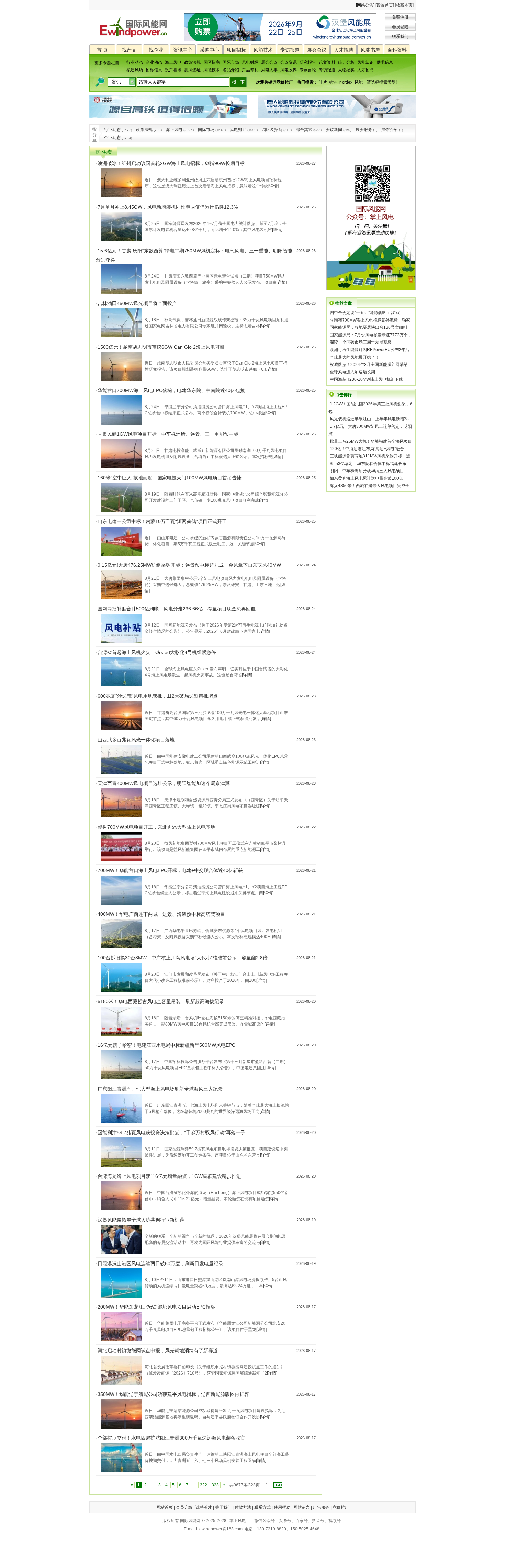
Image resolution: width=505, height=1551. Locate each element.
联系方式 (262, 1507)
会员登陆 (400, 26)
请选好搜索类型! (382, 82)
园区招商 (211, 62)
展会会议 (316, 50)
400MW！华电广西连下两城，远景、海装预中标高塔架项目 (161, 914)
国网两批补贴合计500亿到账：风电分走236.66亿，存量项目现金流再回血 (177, 608)
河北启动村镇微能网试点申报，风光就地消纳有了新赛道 (158, 1350)
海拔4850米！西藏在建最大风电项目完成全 (369, 485)
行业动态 (134, 62)
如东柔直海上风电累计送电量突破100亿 (366, 478)
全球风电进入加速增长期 (352, 372)
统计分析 (346, 62)
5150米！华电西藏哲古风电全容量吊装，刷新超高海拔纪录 (161, 1001)
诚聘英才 (203, 1507)
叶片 (323, 82)
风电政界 (288, 69)
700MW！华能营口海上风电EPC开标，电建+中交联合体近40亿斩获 (170, 870)
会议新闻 (334, 129)
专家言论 (308, 69)
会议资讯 (288, 62)
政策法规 (192, 62)
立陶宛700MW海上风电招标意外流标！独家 (370, 320)
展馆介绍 (389, 129)
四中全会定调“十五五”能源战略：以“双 (365, 312)
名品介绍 (231, 69)
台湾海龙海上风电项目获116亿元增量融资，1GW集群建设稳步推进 (169, 1176)
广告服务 (321, 1507)
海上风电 (173, 62)
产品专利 (250, 69)
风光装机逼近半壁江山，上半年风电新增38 (369, 418)
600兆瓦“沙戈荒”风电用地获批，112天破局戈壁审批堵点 (158, 696)
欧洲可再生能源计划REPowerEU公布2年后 (369, 349)
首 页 (102, 50)
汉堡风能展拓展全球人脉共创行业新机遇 (141, 1220)
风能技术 (263, 50)
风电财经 (250, 62)
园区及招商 (272, 129)
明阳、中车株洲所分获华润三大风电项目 (367, 470)
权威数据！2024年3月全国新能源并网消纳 (369, 364)
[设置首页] (384, 5)
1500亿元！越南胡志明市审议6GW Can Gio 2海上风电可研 (161, 347)
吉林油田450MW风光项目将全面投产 (137, 303)
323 (215, 1485)
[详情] (273, 186)
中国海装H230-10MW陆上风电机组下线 (366, 379)
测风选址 (192, 69)
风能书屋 (370, 50)
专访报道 (290, 50)
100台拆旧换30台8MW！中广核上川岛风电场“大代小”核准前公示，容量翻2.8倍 (183, 958)
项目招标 (236, 50)
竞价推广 (341, 1507)
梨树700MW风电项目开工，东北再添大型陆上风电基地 (156, 827)
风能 (359, 82)
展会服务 (364, 129)
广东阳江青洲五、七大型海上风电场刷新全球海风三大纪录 (160, 1089)
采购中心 (209, 50)
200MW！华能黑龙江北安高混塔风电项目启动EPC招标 (156, 1307)
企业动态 (154, 62)
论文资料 (327, 62)
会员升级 (184, 1507)
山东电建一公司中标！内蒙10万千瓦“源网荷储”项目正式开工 (162, 521)
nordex (345, 82)
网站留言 (301, 1507)
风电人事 (269, 69)
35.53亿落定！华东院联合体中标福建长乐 (368, 463)
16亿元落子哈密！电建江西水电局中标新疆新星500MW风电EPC (166, 1045)
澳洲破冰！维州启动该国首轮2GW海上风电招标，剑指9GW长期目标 (171, 163)
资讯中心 (182, 50)
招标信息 (154, 69)
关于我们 (223, 1507)
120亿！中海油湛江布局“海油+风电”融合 (367, 448)
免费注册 (400, 17)
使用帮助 (282, 1507)
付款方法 (243, 1507)
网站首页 (164, 1507)
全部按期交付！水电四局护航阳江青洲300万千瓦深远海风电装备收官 (171, 1438)
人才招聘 (343, 50)
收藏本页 (404, 5)
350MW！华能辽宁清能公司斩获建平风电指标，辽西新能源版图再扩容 (173, 1394)
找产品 (129, 50)
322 (203, 1485)
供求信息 (385, 62)
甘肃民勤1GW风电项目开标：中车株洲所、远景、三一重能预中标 (168, 434)
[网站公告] (365, 5)
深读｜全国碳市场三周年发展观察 (361, 342)
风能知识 (365, 62)
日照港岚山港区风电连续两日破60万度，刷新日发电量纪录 (160, 1263)
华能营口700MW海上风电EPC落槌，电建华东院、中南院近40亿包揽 (171, 390)
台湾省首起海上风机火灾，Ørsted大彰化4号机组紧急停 (157, 652)
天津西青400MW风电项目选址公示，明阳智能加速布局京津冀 (164, 783)
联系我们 (400, 36)
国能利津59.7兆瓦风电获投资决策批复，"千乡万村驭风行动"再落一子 (171, 1132)
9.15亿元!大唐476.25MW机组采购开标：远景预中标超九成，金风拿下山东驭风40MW (189, 565)
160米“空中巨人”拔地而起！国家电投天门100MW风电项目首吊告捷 (170, 477)
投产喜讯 (173, 69)
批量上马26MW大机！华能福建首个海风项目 (371, 441)
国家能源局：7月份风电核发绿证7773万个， (371, 335)
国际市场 (231, 62)
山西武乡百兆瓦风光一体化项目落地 (136, 739)
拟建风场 (134, 69)
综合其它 (304, 129)
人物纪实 (346, 69)
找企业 (156, 50)
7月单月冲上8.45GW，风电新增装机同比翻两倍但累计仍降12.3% (168, 207)
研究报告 (308, 62)
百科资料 (397, 50)
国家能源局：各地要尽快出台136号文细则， (370, 327)
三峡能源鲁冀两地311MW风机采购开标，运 (370, 456)
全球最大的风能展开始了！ (354, 357)
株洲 (333, 82)
